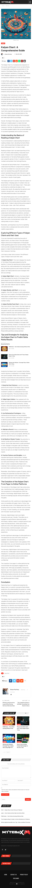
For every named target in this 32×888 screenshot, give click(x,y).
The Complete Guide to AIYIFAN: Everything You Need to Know (23, 704)
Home (5, 875)
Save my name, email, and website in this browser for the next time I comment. (15, 790)
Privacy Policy (24, 875)
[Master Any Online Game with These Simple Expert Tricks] (4, 356)
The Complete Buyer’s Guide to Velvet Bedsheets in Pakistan (15, 819)
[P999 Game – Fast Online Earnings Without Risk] (4, 348)
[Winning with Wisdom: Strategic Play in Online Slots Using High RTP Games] (4, 364)
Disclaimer (16, 878)
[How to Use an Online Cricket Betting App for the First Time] (23, 738)
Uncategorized (6, 724)
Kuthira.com (21, 882)
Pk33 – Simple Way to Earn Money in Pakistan (11, 810)
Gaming (3, 43)
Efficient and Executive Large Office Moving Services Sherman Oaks (9, 704)
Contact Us (13, 875)
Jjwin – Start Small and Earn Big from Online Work (12, 813)
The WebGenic (22, 884)
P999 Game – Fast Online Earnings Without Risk (19, 346)
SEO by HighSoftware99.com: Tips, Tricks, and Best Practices (15, 822)
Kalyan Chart (7, 673)
